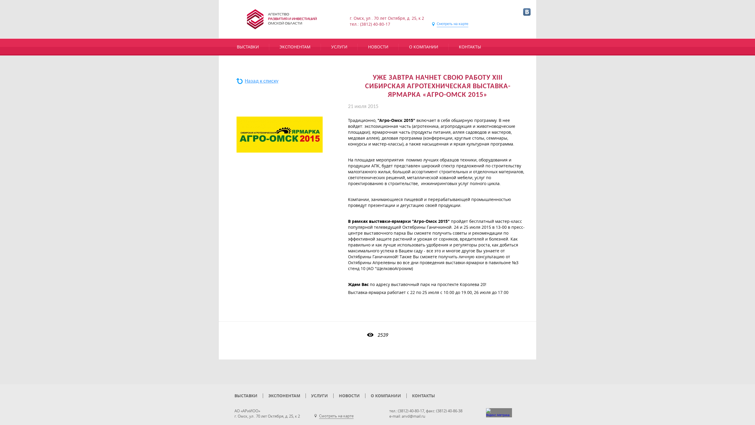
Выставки (248, 47)
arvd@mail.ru (413, 416)
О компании (423, 47)
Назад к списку (261, 81)
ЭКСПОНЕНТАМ (295, 47)
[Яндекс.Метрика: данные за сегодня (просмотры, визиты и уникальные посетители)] (499, 412)
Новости (378, 47)
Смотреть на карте (452, 24)
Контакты (470, 47)
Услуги (339, 47)
